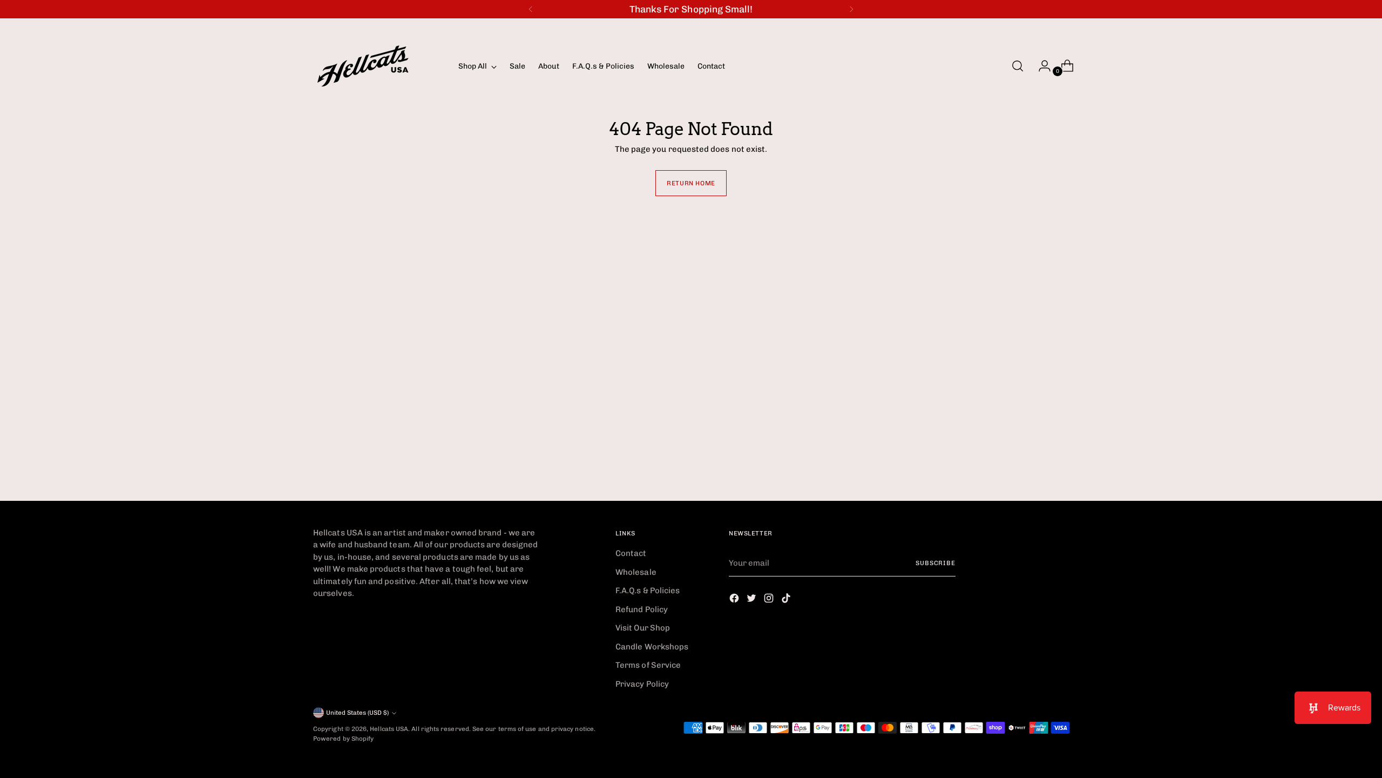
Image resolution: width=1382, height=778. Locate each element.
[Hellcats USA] (378, 66)
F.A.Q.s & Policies (647, 590)
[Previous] (531, 9)
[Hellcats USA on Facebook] (735, 600)
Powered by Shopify (343, 738)
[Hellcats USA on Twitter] (752, 600)
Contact (631, 553)
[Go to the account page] (1040, 66)
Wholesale (635, 572)
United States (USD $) (357, 712)
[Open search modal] (1017, 66)
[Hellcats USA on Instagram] (769, 600)
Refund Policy (641, 609)
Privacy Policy (642, 684)
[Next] (851, 9)
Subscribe (936, 563)
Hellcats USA (389, 729)
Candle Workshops (651, 647)
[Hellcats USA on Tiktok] (787, 600)
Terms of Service (648, 665)
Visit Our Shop (642, 628)
